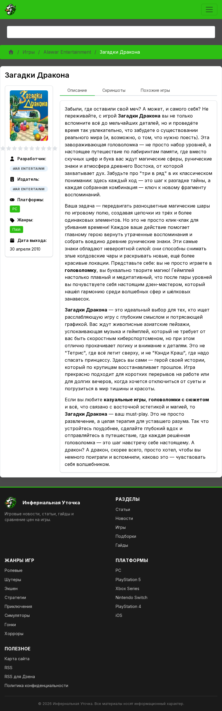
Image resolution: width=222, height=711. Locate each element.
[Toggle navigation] (209, 9)
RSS (8, 667)
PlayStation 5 (128, 579)
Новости (124, 518)
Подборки (126, 536)
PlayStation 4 (128, 606)
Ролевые (14, 570)
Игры (29, 52)
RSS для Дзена (20, 676)
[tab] (77, 90)
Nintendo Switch (131, 597)
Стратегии (15, 597)
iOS (119, 615)
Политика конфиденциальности (36, 685)
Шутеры (13, 579)
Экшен (11, 588)
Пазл (16, 229)
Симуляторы (17, 615)
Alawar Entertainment (67, 52)
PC (14, 209)
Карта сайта (17, 658)
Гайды (122, 545)
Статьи (123, 509)
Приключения (18, 606)
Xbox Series (127, 588)
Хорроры (14, 633)
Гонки (10, 624)
